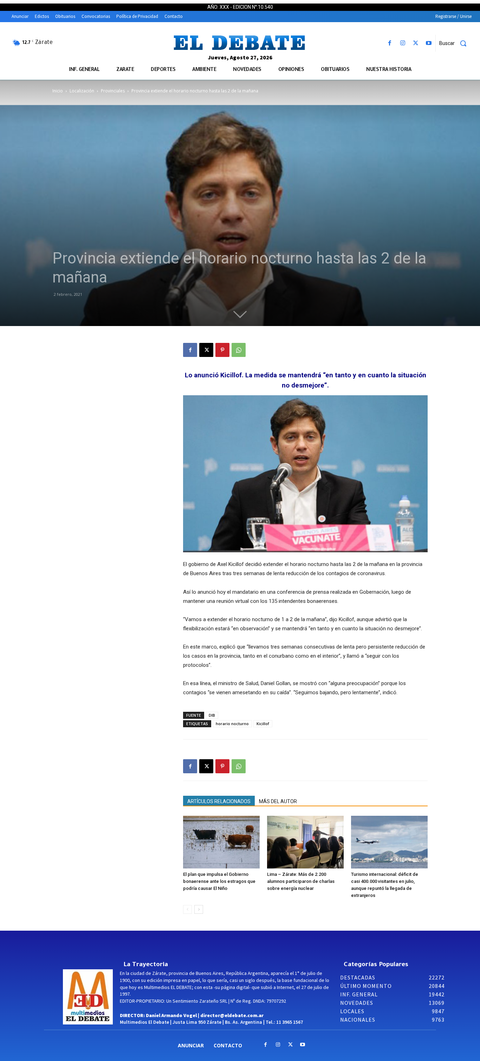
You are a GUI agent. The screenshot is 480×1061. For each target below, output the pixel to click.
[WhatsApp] (239, 350)
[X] (416, 43)
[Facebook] (389, 43)
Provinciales (113, 91)
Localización (82, 91)
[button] (455, 43)
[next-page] (198, 909)
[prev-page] (187, 909)
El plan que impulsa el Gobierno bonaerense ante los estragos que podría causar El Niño (219, 881)
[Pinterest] (222, 350)
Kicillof (263, 723)
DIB (212, 715)
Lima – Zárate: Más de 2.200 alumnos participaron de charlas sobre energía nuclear (301, 881)
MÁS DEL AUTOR (278, 801)
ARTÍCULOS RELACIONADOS (219, 801)
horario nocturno (232, 723)
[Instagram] (402, 43)
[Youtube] (429, 43)
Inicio (57, 91)
